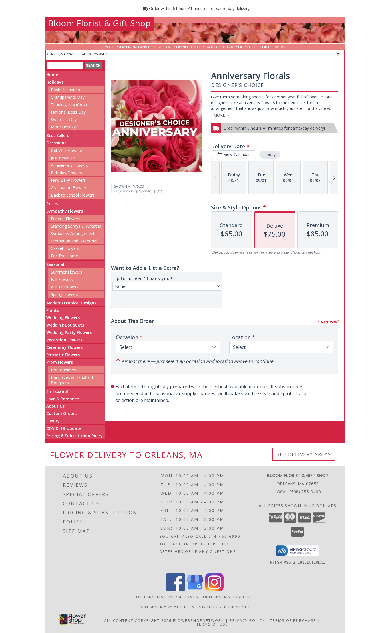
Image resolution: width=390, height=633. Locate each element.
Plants (52, 310)
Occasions (56, 142)
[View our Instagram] (214, 589)
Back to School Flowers (73, 195)
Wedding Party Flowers (69, 332)
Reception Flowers (64, 340)
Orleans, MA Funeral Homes (167, 596)
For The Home (64, 255)
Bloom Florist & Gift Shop (99, 23)
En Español (57, 391)
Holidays (54, 82)
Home (52, 74)
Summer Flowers (66, 272)
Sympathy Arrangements (74, 233)
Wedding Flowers (63, 317)
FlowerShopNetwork (198, 620)
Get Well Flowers (66, 150)
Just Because (63, 158)
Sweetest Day (64, 119)
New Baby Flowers (68, 180)
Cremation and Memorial (74, 241)
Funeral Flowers (65, 218)
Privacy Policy (247, 620)
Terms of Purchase (293, 620)
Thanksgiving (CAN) (69, 104)
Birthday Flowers (66, 172)
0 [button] (341, 54)
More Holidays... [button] (65, 127)
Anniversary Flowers (69, 165)
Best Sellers (57, 135)
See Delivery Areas (304, 454)
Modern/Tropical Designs (71, 303)
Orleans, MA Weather (163, 606)
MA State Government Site (221, 606)
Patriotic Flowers (63, 354)
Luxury (53, 421)
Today (270, 154)
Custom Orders (61, 413)
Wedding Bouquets (65, 325)
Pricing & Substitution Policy (74, 435)
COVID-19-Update (63, 428)
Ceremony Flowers (64, 347)
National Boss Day (68, 112)
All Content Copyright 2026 (138, 620)
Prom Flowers (59, 362)
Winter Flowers (65, 287)
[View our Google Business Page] (195, 589)
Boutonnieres (63, 370)
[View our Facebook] (175, 589)
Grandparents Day (68, 97)
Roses (52, 203)
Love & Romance (62, 398)
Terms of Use (212, 624)
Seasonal (55, 264)
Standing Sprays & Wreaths (76, 226)
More (219, 115)
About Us (55, 406)
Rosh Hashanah (65, 89)
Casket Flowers (65, 248)
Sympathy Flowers (64, 211)
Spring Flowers (64, 294)
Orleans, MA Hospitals (228, 596)
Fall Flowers (62, 279)
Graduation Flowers (69, 187)
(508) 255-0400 (97, 54)
